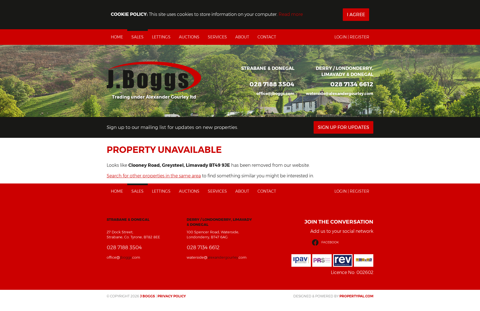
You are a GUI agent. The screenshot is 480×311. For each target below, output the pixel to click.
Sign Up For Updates (343, 127)
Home (117, 37)
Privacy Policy (172, 296)
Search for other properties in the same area (154, 175)
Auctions (189, 37)
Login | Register (351, 37)
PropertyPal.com (356, 296)
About (242, 37)
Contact (267, 37)
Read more (291, 14)
